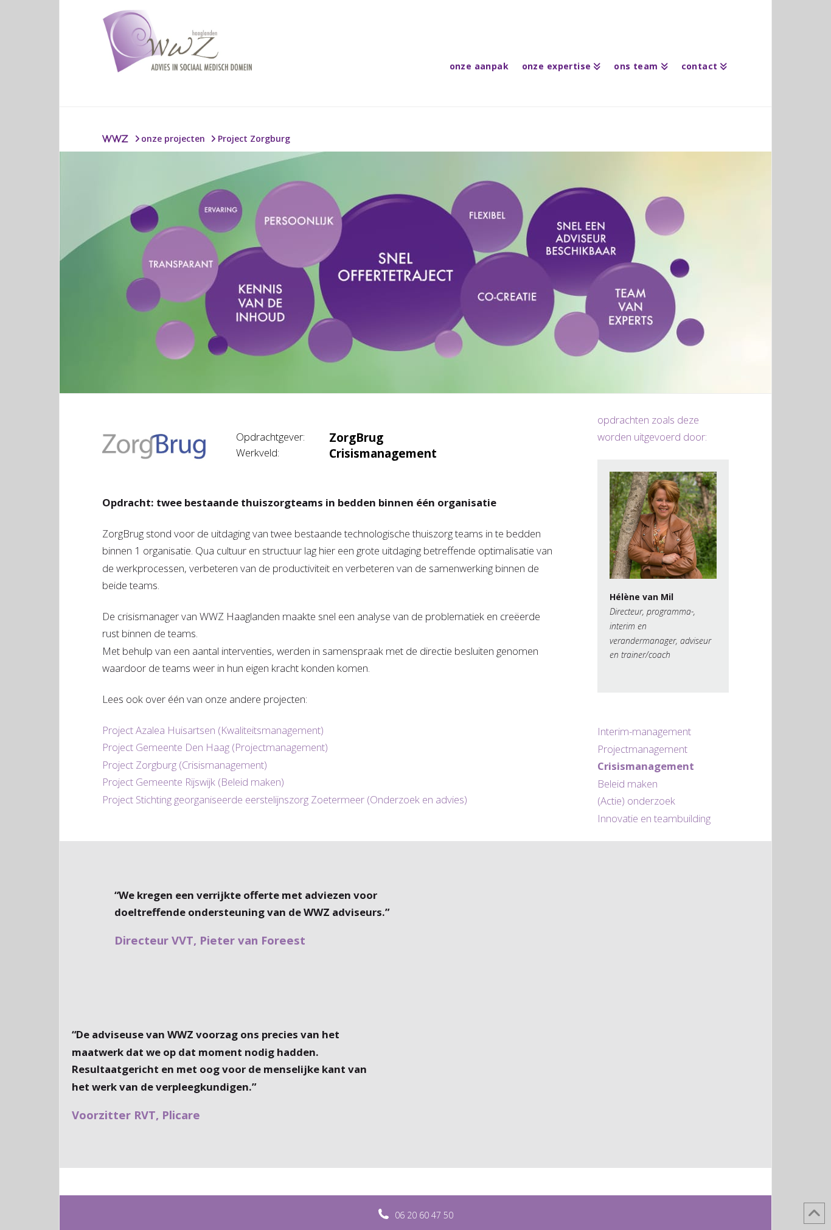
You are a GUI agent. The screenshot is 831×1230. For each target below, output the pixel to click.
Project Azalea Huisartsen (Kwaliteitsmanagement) (213, 730)
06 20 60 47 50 (424, 1215)
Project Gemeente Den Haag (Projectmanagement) (215, 747)
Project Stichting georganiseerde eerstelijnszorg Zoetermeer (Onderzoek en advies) (284, 799)
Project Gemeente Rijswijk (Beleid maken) (193, 782)
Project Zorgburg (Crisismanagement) (184, 765)
